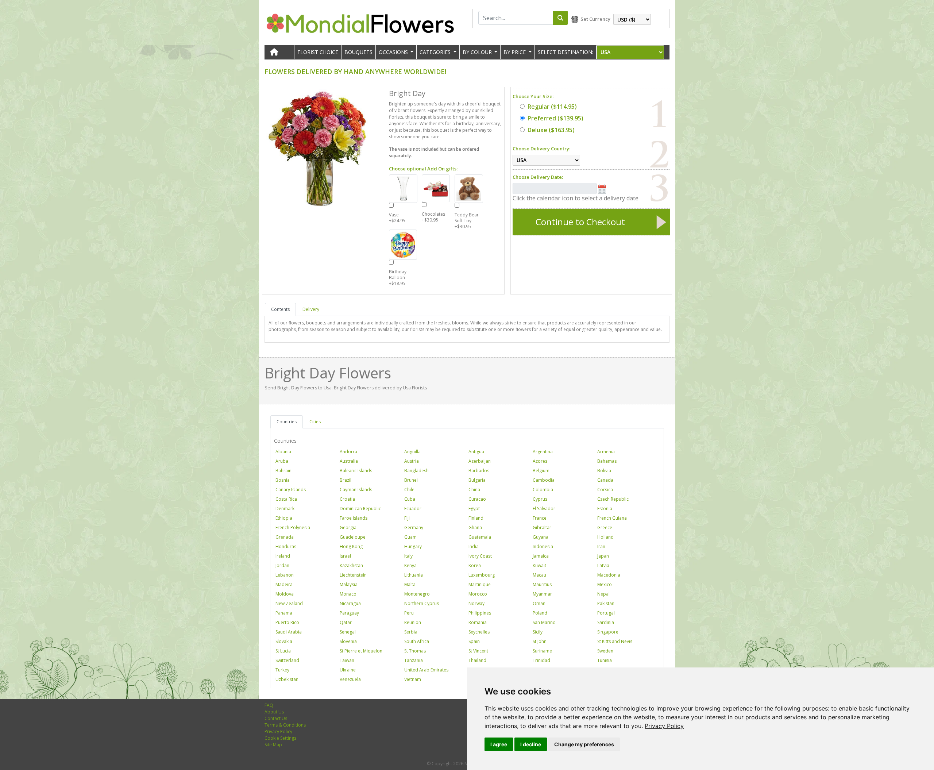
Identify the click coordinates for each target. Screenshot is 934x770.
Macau (539, 575)
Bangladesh (416, 470)
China (474, 489)
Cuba (409, 499)
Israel (345, 556)
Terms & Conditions (285, 725)
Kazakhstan (351, 565)
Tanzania (413, 660)
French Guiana (612, 518)
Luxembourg (481, 575)
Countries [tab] (287, 422)
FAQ (269, 705)
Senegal (348, 632)
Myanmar (542, 594)
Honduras (285, 546)
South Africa (416, 641)
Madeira (284, 584)
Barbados (478, 470)
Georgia (348, 527)
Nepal (603, 594)
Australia (349, 461)
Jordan (282, 565)
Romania (477, 622)
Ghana (475, 527)
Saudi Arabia (288, 632)
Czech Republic (613, 499)
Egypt (474, 508)
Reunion (412, 622)
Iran (601, 546)
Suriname (542, 651)
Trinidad (541, 660)
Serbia (410, 632)
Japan (603, 556)
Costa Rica (286, 499)
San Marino (544, 622)
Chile (409, 489)
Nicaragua (350, 603)
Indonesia (543, 546)
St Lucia (283, 651)
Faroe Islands (353, 518)
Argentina (543, 451)
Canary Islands (290, 489)
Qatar (346, 622)
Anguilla (412, 451)
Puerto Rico (287, 622)
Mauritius (542, 584)
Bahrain (283, 470)
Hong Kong (351, 546)
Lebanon (284, 575)
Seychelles (479, 632)
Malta (410, 584)
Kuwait (539, 565)
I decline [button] (530, 744)
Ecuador (412, 508)
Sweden (605, 651)
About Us (274, 712)
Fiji (407, 518)
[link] (664, 725)
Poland (540, 613)
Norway (476, 603)
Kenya (410, 565)
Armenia (606, 451)
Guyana (540, 537)
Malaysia (349, 584)
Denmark (284, 508)
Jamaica (541, 556)
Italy (408, 556)
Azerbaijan (479, 461)
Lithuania (413, 575)
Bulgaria (477, 480)
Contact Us (276, 718)
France (540, 518)
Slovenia (348, 641)
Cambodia (544, 480)
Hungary (413, 546)
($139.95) (555, 118)
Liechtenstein (353, 575)
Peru (409, 613)
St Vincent (478, 651)
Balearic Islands (356, 470)
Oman (539, 603)
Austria (411, 461)
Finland (475, 518)
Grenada (284, 537)
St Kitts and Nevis (614, 641)
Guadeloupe (353, 537)
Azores (540, 461)
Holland (605, 537)
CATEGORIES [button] (436, 52)
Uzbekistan (286, 679)
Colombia (543, 489)
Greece (604, 527)
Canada (605, 480)
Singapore (607, 632)
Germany (413, 527)
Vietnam (412, 679)
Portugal (606, 613)
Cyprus (540, 499)
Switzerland (287, 660)
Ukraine (348, 670)
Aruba (281, 461)
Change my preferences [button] (584, 744)
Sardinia (605, 622)
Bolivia (604, 470)
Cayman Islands (356, 489)
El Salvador (544, 508)
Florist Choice (317, 52)
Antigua (476, 451)
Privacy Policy (664, 725)
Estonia (604, 508)
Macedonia (608, 575)
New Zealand (289, 603)
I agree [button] (498, 744)
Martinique (479, 584)
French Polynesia (292, 527)
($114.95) (552, 107)
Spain (474, 641)
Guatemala (479, 537)
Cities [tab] (315, 422)
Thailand (477, 660)
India (473, 546)
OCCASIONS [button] (394, 52)
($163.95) (551, 130)
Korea (474, 565)
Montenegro (417, 594)
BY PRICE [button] (515, 52)
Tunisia (604, 660)
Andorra (348, 451)
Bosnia (282, 480)
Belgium (541, 470)
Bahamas (607, 461)
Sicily (538, 632)
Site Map (273, 745)
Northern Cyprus (421, 603)
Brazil (345, 480)
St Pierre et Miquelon (361, 651)
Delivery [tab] (310, 309)
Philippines (479, 613)
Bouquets (358, 52)
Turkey (282, 670)
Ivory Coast (480, 556)
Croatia (347, 499)
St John (540, 641)
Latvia (603, 565)
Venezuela (350, 679)
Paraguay (349, 613)
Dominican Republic (360, 508)
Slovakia (283, 641)
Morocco (477, 594)
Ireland (282, 556)
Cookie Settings (280, 738)
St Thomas (415, 651)
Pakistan (605, 603)
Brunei (411, 480)
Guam (410, 537)
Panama (283, 613)
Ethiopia (283, 518)
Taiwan (347, 660)
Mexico (604, 584)
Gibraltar (542, 527)
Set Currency (595, 19)
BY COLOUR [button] (478, 52)
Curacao (477, 499)
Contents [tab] (280, 309)
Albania (283, 451)
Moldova (284, 594)
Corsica (605, 489)
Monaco (348, 594)
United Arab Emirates (426, 670)
